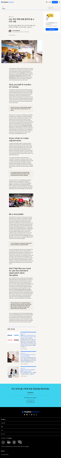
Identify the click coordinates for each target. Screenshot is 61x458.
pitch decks (11, 77)
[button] (52, 29)
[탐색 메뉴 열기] (59, 2)
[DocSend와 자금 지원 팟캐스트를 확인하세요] (36, 415)
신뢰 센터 (27, 446)
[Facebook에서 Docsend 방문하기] (31, 415)
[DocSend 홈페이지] (30, 412)
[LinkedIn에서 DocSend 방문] (26, 415)
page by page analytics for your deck (23, 289)
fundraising (22, 72)
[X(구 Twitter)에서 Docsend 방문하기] (29, 415)
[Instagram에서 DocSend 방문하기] (34, 415)
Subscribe (30, 401)
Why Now (26, 235)
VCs (26, 122)
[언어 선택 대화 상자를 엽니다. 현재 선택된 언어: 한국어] (47, 2)
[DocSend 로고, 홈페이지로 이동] (7, 2)
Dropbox (10, 438)
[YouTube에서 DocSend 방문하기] (24, 415)
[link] (50, 2)
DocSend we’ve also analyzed (15, 75)
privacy (34, 397)
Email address (30, 392)
